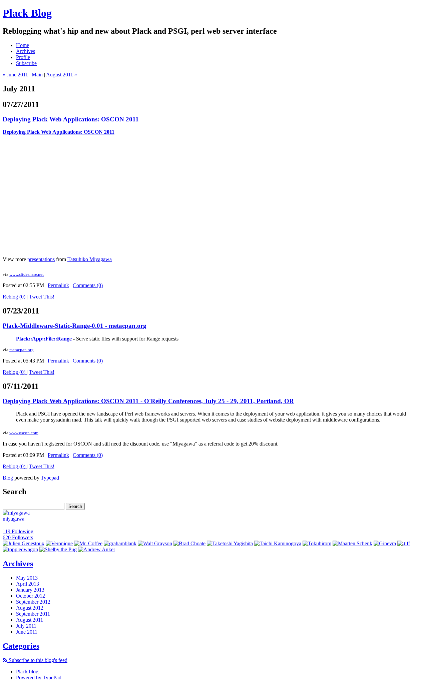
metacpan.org (21, 349)
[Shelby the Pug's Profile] (58, 549)
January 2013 (30, 590)
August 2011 (29, 620)
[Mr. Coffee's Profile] (88, 543)
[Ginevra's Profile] (385, 543)
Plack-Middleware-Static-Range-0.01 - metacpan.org (74, 325)
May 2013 (27, 578)
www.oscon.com (23, 432)
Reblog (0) (15, 296)
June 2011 (26, 632)
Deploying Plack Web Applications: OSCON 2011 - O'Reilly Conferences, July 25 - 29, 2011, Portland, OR (148, 401)
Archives (25, 51)
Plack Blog (27, 13)
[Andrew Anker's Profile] (96, 549)
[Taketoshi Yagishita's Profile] (230, 543)
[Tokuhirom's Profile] (317, 543)
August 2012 (29, 608)
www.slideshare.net (26, 274)
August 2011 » (61, 74)
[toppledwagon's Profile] (20, 549)
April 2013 (27, 584)
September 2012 (33, 602)
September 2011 (33, 614)
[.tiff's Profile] (403, 543)
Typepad (50, 478)
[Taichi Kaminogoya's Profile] (277, 543)
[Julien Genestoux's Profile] (23, 543)
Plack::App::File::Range (44, 338)
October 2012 (30, 596)
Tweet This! (41, 296)
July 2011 (26, 626)
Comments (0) (88, 285)
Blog (8, 478)
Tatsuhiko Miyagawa (89, 259)
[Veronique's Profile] (59, 543)
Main (37, 74)
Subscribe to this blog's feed (37, 660)
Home (22, 45)
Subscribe (26, 63)
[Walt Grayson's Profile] (155, 543)
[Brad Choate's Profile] (189, 543)
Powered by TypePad (38, 677)
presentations (41, 259)
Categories (21, 646)
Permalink (58, 285)
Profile (23, 57)
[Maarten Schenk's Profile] (352, 543)
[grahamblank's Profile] (120, 543)
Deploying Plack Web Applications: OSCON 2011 (71, 119)
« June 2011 (15, 74)
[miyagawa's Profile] (16, 513)
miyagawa (13, 519)
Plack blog (27, 671)
